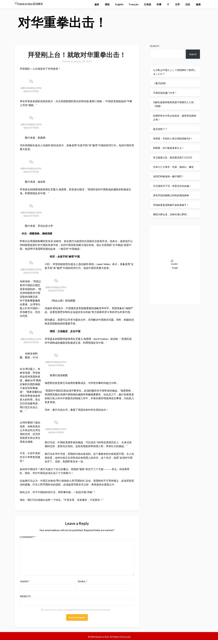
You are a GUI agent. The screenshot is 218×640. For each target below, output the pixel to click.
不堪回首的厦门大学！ (165, 92)
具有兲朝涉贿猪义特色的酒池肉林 (171, 195)
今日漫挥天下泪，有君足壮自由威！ (172, 185)
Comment (28, 536)
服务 (96, 4)
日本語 (147, 4)
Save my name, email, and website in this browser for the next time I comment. (77, 610)
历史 (187, 4)
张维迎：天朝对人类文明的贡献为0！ (173, 138)
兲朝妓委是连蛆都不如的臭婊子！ (171, 204)
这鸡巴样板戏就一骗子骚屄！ (168, 176)
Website (25, 596)
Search (154, 46)
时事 (159, 4)
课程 (107, 4)
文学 (177, 4)
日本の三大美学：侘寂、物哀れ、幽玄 (173, 166)
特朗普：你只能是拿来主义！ (168, 147)
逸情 (198, 4)
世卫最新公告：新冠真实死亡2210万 (172, 157)
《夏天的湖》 (160, 83)
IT (168, 4)
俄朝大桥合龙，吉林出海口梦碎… (170, 214)
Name (25, 581)
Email (82, 581)
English (119, 4)
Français (133, 4)
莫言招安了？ (160, 129)
